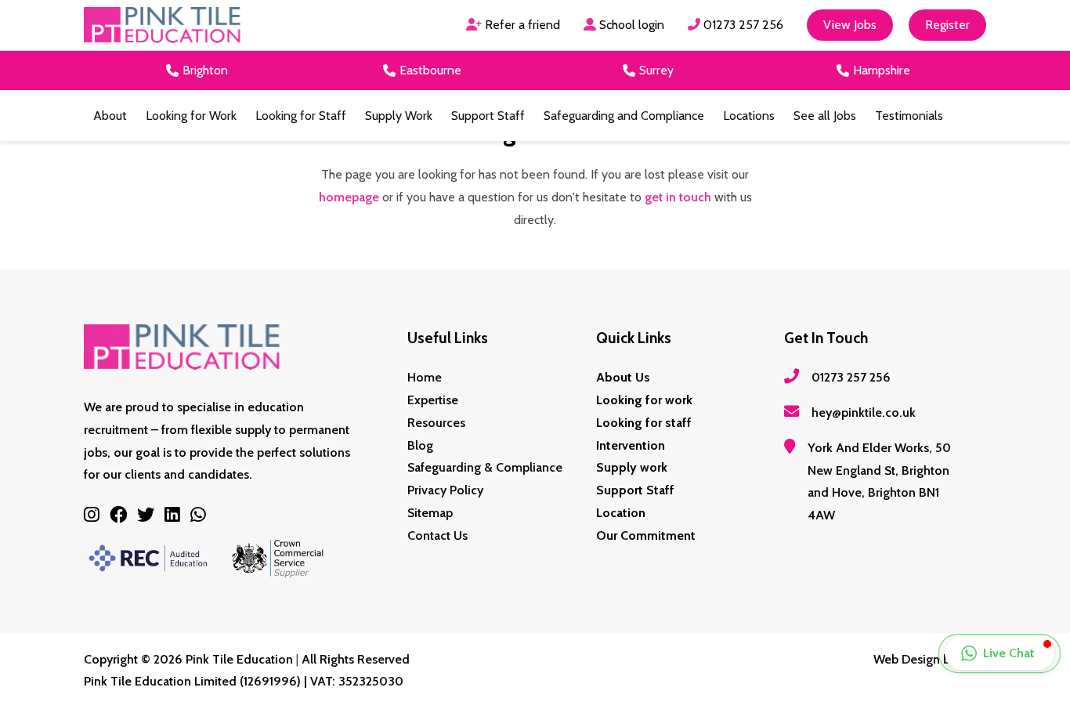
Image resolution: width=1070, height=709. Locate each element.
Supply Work (398, 115)
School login (630, 24)
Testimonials (909, 115)
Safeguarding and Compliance (624, 115)
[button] (999, 653)
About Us (623, 377)
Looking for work (644, 399)
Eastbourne (430, 70)
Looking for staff (644, 422)
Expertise (432, 399)
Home (424, 377)
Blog (420, 445)
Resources (436, 422)
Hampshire (881, 70)
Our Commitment (646, 535)
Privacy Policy (445, 490)
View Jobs (850, 24)
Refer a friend (521, 24)
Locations (749, 115)
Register (947, 24)
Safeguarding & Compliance (484, 467)
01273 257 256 (741, 24)
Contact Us (437, 535)
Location (620, 512)
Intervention (630, 445)
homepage (349, 197)
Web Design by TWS (929, 659)
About (110, 115)
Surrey (656, 70)
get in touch (678, 197)
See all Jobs (824, 115)
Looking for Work (191, 115)
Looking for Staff (300, 115)
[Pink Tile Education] (162, 25)
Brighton (205, 70)
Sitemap (430, 512)
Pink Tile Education (239, 659)
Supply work (631, 467)
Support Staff (488, 115)
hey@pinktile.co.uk (864, 412)
